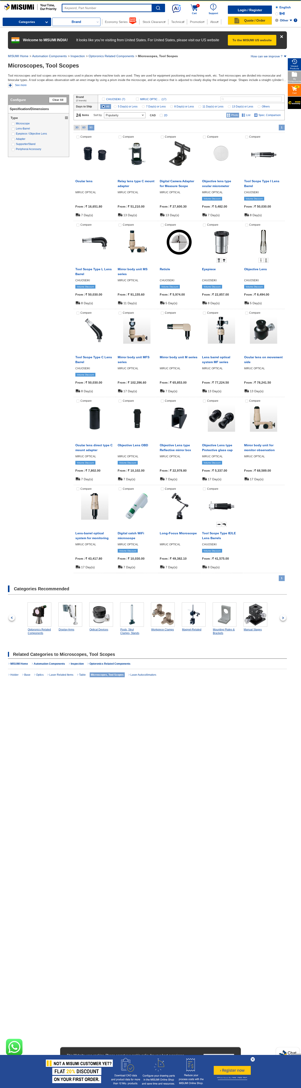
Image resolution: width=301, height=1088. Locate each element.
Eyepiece (209, 269)
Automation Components (49, 56)
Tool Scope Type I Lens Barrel (261, 183)
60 (83, 127)
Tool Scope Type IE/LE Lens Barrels (219, 535)
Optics (40, 674)
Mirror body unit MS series (132, 271)
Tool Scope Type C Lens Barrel (93, 359)
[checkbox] (38, 124)
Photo (234, 115)
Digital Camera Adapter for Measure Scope (177, 183)
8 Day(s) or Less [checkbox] (184, 106)
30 (76, 127)
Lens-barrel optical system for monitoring (92, 535)
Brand (76, 22)
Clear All (57, 99)
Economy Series (116, 22)
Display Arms (66, 629)
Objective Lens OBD (133, 445)
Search (158, 8)
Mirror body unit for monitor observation (259, 447)
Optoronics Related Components (111, 56)
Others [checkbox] (266, 106)
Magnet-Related (191, 629)
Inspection (78, 56)
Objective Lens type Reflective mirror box (175, 447)
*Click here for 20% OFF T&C (232, 1078)
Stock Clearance (154, 22)
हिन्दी (282, 13)
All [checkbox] (107, 106)
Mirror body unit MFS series (133, 359)
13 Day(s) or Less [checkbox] (242, 106)
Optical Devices (98, 629)
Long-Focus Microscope (178, 533)
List (248, 115)
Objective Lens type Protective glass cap (217, 447)
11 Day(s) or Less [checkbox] (213, 106)
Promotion (197, 22)
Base (27, 674)
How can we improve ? (266, 56)
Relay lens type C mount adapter (136, 183)
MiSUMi (8, 5)
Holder (14, 674)
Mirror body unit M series (178, 357)
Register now (232, 1070)
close (253, 1059)
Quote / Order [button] (254, 20)
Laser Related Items (61, 674)
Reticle (165, 269)
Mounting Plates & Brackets (224, 631)
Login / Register (250, 10)
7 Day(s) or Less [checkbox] (156, 106)
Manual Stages (253, 629)
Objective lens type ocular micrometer (216, 183)
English (285, 7)
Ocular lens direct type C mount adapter (94, 447)
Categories (27, 22)
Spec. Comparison (269, 115)
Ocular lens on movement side (263, 359)
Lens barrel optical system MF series (216, 359)
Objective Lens (255, 269)
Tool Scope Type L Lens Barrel (93, 271)
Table (82, 674)
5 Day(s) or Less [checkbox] (127, 106)
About (214, 22)
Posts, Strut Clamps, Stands (129, 631)
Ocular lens (84, 181)
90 (91, 127)
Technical (177, 22)
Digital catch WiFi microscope (131, 535)
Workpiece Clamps (162, 629)
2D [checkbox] (165, 115)
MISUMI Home (18, 56)
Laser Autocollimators (143, 674)
